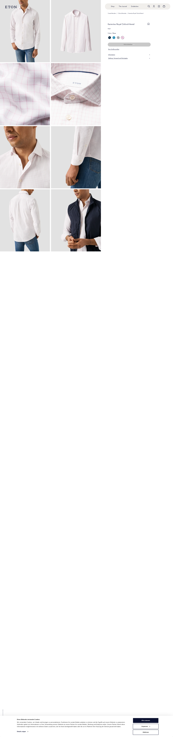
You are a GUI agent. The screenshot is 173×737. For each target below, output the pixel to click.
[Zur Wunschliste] (159, 6)
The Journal (123, 6)
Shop (112, 6)
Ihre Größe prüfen (113, 49)
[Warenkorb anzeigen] (164, 6)
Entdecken (134, 6)
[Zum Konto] (154, 6)
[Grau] (118, 37)
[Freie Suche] (149, 6)
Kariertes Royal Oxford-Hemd (135, 13)
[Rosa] (122, 37)
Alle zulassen (145, 720)
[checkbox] (148, 25)
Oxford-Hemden (122, 13)
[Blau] (109, 37)
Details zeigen (21, 731)
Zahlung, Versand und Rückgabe (118, 58)
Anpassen (144, 726)
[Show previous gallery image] (3, 714)
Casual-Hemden (112, 13)
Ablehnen (146, 732)
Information (111, 54)
